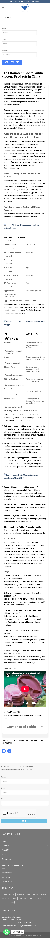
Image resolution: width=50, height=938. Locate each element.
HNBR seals (12, 898)
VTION (40, 898)
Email (4, 39)
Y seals (11, 902)
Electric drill (20, 895)
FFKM (28, 895)
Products (5, 845)
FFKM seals (35, 895)
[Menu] (3, 7)
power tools (22, 898)
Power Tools (7, 881)
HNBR (4, 898)
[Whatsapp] (9, 751)
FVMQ (43, 895)
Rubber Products (8, 877)
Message (5, 50)
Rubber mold (32, 898)
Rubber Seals (7, 872)
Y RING (4, 902)
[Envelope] (4, 751)
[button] (42, 726)
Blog (4, 854)
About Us (5, 850)
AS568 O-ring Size (8, 895)
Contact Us (6, 859)
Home (4, 841)
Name (4, 28)
